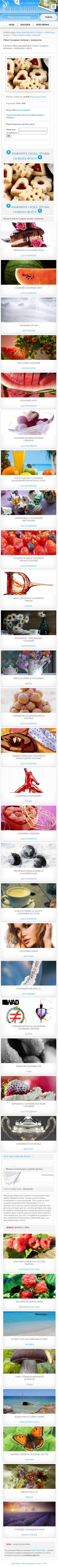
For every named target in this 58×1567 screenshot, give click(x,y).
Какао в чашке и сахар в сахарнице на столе (28, 912)
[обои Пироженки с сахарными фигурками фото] (28, 502)
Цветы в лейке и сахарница (28, 678)
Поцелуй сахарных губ (28, 1066)
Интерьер (28, 1149)
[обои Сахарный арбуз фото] (28, 385)
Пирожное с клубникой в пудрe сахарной (28, 1105)
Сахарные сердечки (28, 833)
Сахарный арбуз (28, 400)
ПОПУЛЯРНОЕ (42, 25)
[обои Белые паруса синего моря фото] (29, 1401)
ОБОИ (11, 25)
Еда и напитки (24, 110)
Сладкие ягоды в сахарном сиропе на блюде (28, 559)
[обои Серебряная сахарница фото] (28, 1128)
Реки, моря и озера (29, 1422)
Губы (28, 1071)
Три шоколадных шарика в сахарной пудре (28, 872)
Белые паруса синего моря (29, 1417)
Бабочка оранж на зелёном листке (29, 1454)
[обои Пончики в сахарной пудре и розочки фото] (28, 700)
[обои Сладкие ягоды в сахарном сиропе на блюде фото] (28, 542)
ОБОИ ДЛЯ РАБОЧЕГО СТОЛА (29, 33)
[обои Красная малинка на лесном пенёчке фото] (29, 1246)
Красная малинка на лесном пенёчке (29, 1262)
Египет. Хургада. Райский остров (29, 1339)
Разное (28, 606)
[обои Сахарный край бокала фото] (28, 973)
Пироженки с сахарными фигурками (28, 519)
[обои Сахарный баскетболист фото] (28, 780)
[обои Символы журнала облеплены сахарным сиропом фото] (28, 1010)
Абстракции (28, 331)
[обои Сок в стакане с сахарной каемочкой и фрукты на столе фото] (28, 462)
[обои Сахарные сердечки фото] (28, 818)
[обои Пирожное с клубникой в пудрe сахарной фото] (28, 1088)
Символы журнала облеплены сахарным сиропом (28, 1027)
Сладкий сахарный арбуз (28, 288)
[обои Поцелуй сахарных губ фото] (28, 1050)
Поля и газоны (29, 1535)
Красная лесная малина (29, 1302)
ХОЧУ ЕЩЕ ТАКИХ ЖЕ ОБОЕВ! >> (18, 1156)
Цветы (28, 683)
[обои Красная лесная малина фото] (29, 1286)
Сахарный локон (28, 951)
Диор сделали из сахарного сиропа (28, 599)
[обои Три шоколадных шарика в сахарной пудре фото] (28, 855)
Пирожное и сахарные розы (29, 250)
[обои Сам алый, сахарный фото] (28, 347)
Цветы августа (29, 1492)
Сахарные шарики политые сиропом (29, 439)
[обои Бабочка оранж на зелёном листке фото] (29, 1438)
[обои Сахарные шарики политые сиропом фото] (28, 422)
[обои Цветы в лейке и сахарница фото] (28, 662)
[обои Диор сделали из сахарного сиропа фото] (28, 582)
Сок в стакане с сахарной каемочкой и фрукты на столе (28, 479)
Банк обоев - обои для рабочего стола (26, 1563)
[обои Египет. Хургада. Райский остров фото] (29, 1323)
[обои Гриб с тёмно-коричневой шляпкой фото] (29, 1361)
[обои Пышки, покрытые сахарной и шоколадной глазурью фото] (28, 740)
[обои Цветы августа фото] (29, 1476)
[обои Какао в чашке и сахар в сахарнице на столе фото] (28, 895)
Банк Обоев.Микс (39, 1550)
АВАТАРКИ (25, 25)
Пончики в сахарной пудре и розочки (28, 717)
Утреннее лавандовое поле (29, 1529)
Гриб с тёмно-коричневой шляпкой (29, 1378)
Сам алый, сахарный (28, 363)
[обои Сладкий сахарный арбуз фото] (28, 272)
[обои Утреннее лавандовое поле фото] (29, 1514)
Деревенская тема (29, 1269)
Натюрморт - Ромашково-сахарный (29, 639)
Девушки (29, 956)
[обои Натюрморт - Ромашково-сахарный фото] (28, 622)
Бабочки (29, 1459)
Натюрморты (28, 368)
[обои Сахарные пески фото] (28, 310)
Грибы (29, 1384)
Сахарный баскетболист (28, 796)
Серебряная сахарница (28, 1144)
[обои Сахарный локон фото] (28, 935)
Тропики (29, 1344)
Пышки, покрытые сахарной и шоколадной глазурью (28, 757)
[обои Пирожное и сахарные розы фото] (28, 234)
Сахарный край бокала (28, 989)
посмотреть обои (38, 97)
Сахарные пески (28, 325)
